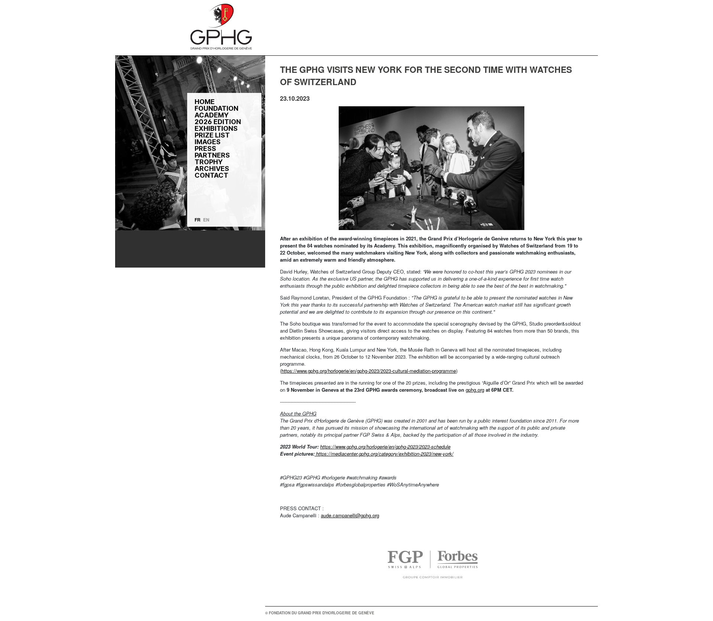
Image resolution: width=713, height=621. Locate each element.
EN (206, 219)
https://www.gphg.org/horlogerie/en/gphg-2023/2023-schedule (385, 446)
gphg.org (475, 389)
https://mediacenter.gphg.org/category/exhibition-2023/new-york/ (384, 453)
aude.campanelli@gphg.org (350, 515)
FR (198, 219)
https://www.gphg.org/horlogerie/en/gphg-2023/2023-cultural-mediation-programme (368, 370)
